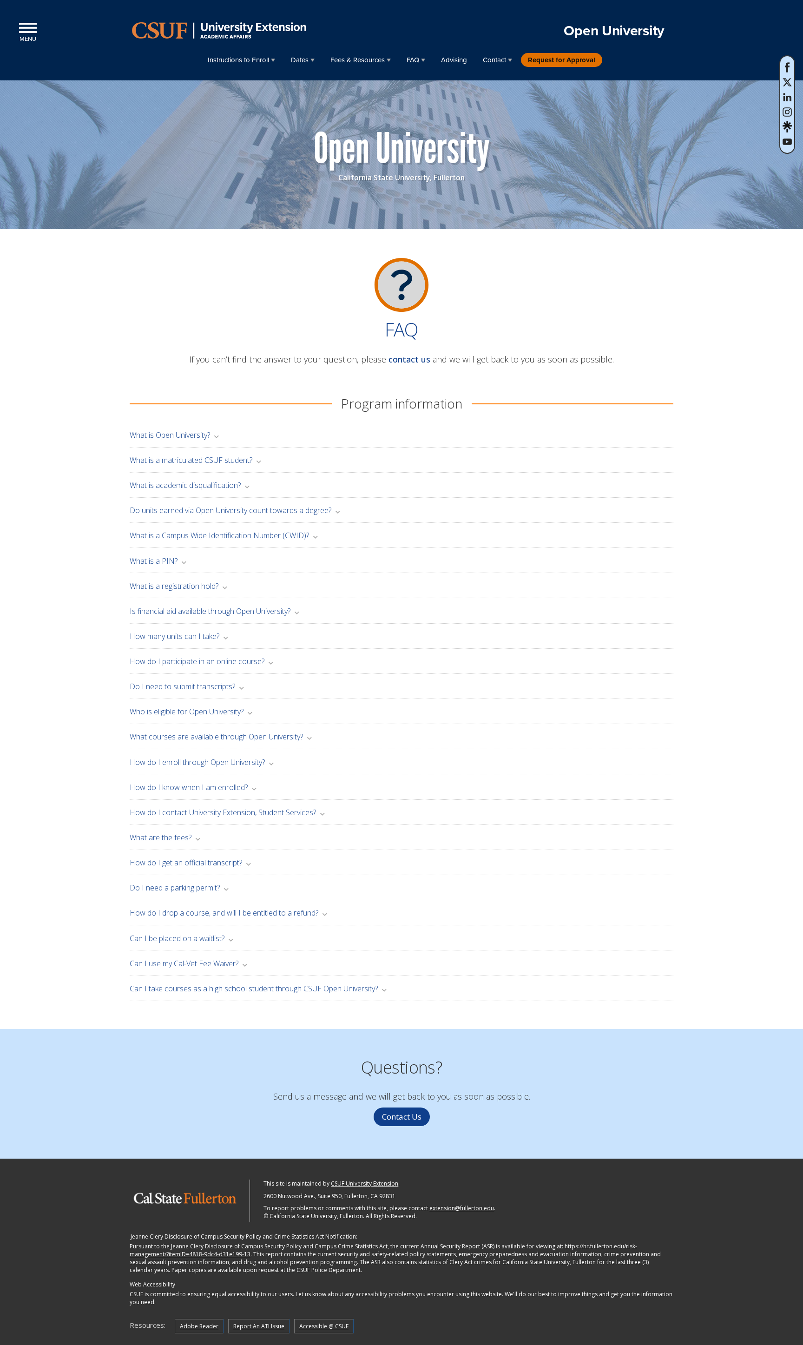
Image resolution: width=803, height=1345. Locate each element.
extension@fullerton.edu (461, 1208)
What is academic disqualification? (185, 485)
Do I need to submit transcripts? (182, 686)
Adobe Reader (199, 1326)
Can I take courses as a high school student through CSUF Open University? (254, 988)
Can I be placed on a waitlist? (177, 938)
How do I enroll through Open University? (197, 762)
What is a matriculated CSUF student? (191, 460)
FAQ (413, 60)
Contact (494, 60)
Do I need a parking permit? (175, 888)
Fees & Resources (357, 60)
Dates (300, 60)
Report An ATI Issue (258, 1326)
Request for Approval (561, 60)
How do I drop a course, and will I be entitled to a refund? (224, 913)
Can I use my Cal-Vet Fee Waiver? (184, 963)
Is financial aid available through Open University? (210, 611)
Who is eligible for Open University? (187, 711)
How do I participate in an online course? (197, 661)
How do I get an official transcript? (186, 862)
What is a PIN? (154, 561)
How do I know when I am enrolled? (189, 787)
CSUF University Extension (364, 1183)
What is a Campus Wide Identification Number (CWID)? (219, 535)
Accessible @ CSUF (324, 1326)
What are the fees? (160, 837)
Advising (454, 60)
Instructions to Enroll (238, 60)
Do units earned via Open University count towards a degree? (230, 510)
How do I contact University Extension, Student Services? (223, 812)
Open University (614, 31)
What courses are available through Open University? (216, 737)
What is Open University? (170, 435)
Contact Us (401, 1116)
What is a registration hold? (174, 586)
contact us (409, 359)
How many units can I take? (174, 636)
